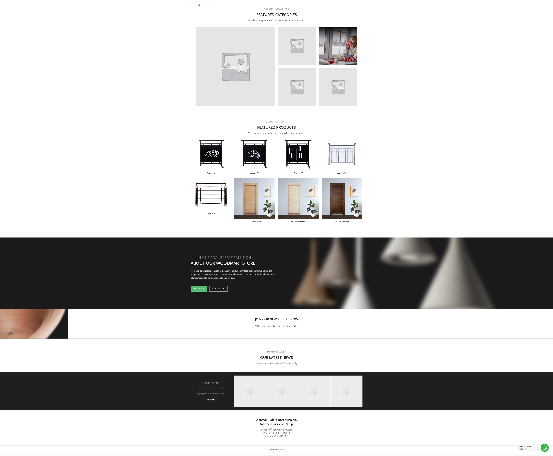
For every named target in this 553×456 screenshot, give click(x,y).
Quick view (229, 149)
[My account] (345, 6)
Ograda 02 (254, 173)
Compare (229, 142)
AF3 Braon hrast (342, 221)
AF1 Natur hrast (254, 221)
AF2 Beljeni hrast (298, 221)
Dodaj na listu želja (229, 155)
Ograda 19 (211, 213)
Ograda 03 (298, 173)
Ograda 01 (211, 173)
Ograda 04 (342, 173)
